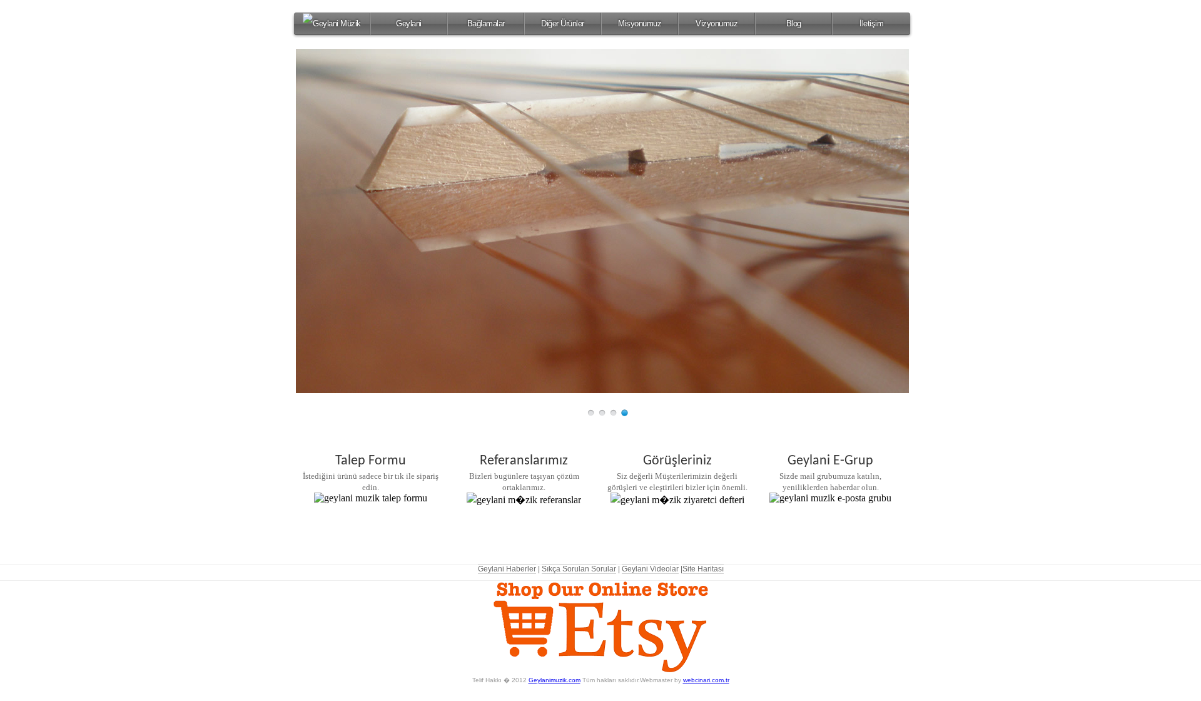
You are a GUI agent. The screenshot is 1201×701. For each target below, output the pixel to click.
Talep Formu (370, 461)
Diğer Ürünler (562, 23)
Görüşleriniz (677, 461)
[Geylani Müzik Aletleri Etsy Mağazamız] (600, 669)
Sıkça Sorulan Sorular (579, 569)
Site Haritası (703, 569)
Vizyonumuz (716, 23)
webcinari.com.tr (706, 680)
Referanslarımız (524, 461)
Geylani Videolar (650, 569)
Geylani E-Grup (830, 461)
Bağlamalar (486, 23)
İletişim (871, 23)
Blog (793, 23)
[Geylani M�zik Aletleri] (332, 23)
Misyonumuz (639, 23)
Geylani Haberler (507, 569)
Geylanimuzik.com (554, 680)
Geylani (409, 23)
